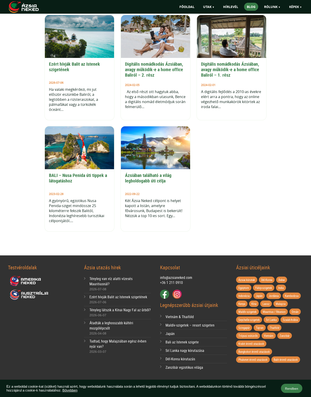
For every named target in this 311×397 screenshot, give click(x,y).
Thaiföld (274, 328)
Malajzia (281, 304)
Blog (251, 7)
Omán (295, 312)
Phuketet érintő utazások (253, 360)
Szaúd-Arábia (290, 320)
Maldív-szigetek (247, 312)
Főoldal (186, 7)
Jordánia (274, 296)
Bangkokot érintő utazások (254, 352)
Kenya (241, 304)
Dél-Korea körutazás (180, 359)
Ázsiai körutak (246, 280)
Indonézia (244, 296)
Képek (294, 7)
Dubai (281, 280)
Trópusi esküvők (248, 336)
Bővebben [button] (69, 390)
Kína (253, 304)
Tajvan (259, 328)
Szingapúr (244, 328)
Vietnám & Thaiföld (180, 316)
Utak (207, 7)
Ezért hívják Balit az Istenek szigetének (75, 67)
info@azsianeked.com (176, 277)
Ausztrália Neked (29, 295)
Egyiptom (243, 288)
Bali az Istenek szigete (182, 342)
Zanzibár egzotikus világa (184, 367)
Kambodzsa (291, 296)
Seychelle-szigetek (249, 320)
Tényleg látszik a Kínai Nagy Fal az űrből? (120, 309)
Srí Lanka (271, 320)
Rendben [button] (291, 388)
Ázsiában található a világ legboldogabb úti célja (149, 178)
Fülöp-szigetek (263, 288)
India (281, 288)
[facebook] (164, 294)
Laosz (266, 304)
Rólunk (271, 7)
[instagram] (177, 294)
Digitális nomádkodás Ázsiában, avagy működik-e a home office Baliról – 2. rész (154, 69)
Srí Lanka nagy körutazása (185, 350)
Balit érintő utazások (286, 360)
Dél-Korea (266, 280)
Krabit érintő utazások (251, 344)
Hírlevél (230, 7)
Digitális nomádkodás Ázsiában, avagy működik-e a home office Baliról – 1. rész (230, 69)
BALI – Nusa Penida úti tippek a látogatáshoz (78, 178)
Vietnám (268, 336)
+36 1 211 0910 (171, 282)
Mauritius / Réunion (274, 312)
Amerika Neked (27, 281)
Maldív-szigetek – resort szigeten (190, 325)
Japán (170, 333)
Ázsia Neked (30, 7)
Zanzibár (285, 336)
